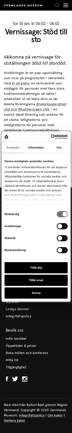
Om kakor (55, 415)
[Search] (57, 5)
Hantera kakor (14, 420)
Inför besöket (16, 338)
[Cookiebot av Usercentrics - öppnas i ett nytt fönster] (51, 136)
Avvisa (36, 293)
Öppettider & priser (21, 346)
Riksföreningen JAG (34, 109)
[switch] (62, 226)
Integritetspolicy (18, 316)
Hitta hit (12, 360)
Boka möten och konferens (27, 353)
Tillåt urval (36, 280)
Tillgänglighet (16, 367)
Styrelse (12, 302)
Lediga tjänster (17, 309)
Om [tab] (59, 147)
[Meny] (64, 5)
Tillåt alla (36, 267)
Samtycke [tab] (13, 147)
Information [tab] (36, 147)
